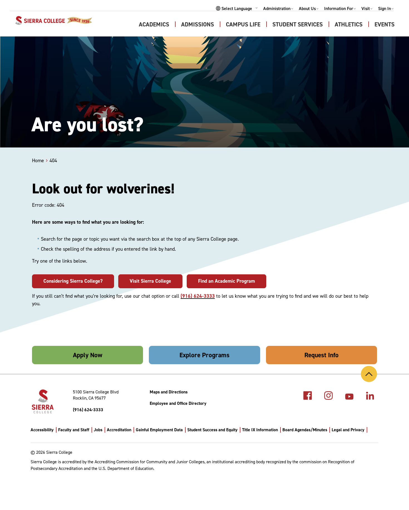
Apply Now (87, 355)
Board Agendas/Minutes (304, 430)
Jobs (98, 430)
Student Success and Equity (212, 430)
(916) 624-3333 (198, 296)
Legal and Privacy (348, 430)
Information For (338, 8)
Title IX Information (260, 430)
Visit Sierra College (150, 281)
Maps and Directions (169, 392)
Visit (365, 8)
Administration (276, 8)
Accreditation (119, 430)
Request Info (321, 355)
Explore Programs (204, 355)
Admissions (197, 24)
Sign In (384, 8)
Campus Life (243, 24)
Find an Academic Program (226, 281)
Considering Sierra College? (73, 281)
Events (384, 24)
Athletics (349, 24)
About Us (307, 8)
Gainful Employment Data (159, 430)
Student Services (297, 24)
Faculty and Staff (73, 430)
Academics (154, 24)
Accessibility (42, 430)
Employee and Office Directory (178, 403)
